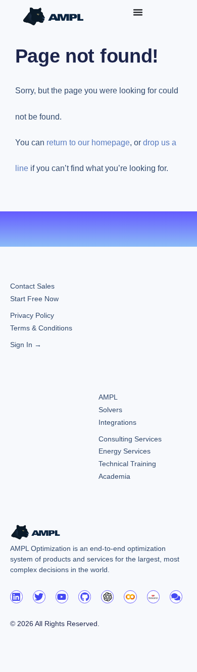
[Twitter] (39, 596)
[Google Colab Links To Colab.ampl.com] (130, 596)
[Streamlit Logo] (153, 596)
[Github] (84, 596)
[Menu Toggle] (138, 12)
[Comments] (176, 596)
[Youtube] (62, 596)
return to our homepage (88, 142)
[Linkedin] (16, 596)
